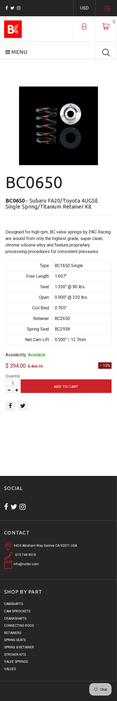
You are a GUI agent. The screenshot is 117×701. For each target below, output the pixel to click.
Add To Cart (66, 386)
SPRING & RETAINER (19, 647)
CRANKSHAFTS (15, 618)
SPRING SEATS (15, 640)
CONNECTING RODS (19, 626)
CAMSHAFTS (13, 604)
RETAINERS (12, 633)
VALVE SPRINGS (16, 662)
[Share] (10, 406)
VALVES (10, 669)
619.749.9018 (25, 555)
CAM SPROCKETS (17, 611)
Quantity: (13, 376)
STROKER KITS (15, 655)
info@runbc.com (26, 564)
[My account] (84, 26)
